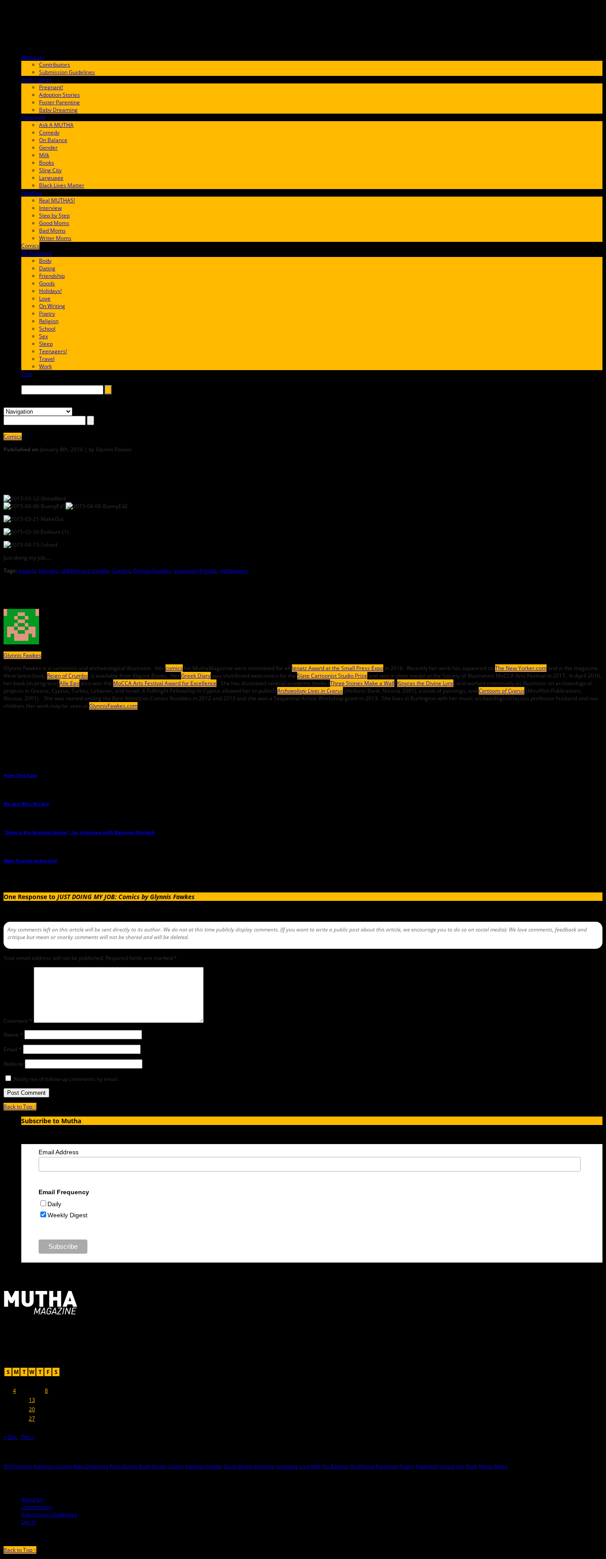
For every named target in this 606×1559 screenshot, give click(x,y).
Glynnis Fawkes (152, 570)
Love (45, 298)
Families (31, 193)
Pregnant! (51, 87)
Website (14, 1064)
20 (32, 1409)
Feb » (27, 1437)
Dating (47, 268)
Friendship (52, 276)
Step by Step (54, 215)
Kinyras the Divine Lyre (425, 683)
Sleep (46, 343)
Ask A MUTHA (56, 125)
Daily (54, 1204)
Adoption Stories (59, 95)
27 (32, 1418)
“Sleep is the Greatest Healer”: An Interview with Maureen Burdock (79, 832)
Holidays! (50, 291)
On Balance (53, 140)
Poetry (47, 313)
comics (174, 668)
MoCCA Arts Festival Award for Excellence (164, 683)
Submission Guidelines (67, 72)
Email (13, 1049)
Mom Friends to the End (30, 860)
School (47, 328)
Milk (44, 155)
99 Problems (36, 253)
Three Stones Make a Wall (362, 683)
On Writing (52, 306)
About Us (32, 57)
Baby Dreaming (58, 110)
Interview (50, 208)
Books (46, 162)
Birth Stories (36, 79)
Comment (18, 1021)
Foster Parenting (59, 102)
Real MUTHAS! (57, 200)
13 (32, 1400)
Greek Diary (196, 675)
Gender (48, 147)
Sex (43, 336)
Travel (47, 359)
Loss (26, 374)
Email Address (59, 1152)
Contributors (54, 64)
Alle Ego (69, 683)
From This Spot (20, 775)
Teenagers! (53, 351)
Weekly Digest (67, 1215)
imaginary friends (195, 570)
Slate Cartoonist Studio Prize (332, 675)
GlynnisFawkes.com (113, 706)
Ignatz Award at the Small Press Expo (337, 668)
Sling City (50, 170)
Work (45, 366)
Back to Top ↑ (20, 1106)
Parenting (33, 117)
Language (51, 178)
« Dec (10, 1437)
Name (13, 1034)
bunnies (48, 570)
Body (45, 260)
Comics (30, 245)
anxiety (27, 570)
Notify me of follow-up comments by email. (66, 1079)
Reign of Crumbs (67, 675)
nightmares (234, 570)
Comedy (49, 132)
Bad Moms (52, 230)
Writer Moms (55, 238)
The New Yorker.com (521, 668)
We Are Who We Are (26, 804)
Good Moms (54, 223)
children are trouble (85, 570)
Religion (49, 321)
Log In (28, 1522)
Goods (47, 283)
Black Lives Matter (61, 185)
